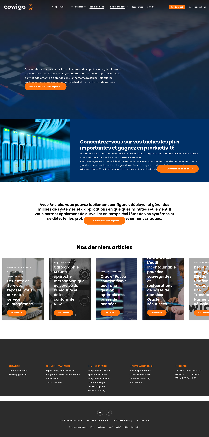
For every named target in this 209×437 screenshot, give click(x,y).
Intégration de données (99, 378)
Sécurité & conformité (140, 374)
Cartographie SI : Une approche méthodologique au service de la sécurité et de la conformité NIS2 (69, 286)
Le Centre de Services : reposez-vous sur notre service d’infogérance (20, 292)
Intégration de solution (99, 370)
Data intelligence (96, 386)
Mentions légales (89, 427)
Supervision (52, 378)
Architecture (136, 382)
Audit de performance (140, 370)
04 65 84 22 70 (188, 378)
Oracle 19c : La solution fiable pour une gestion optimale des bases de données (114, 290)
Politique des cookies (131, 427)
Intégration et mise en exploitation (63, 374)
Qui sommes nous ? (18, 370)
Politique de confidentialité (109, 427)
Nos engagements (18, 374)
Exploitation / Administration (60, 370)
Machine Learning (96, 390)
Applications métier (97, 374)
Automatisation (54, 382)
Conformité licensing (140, 378)
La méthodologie (96, 382)
